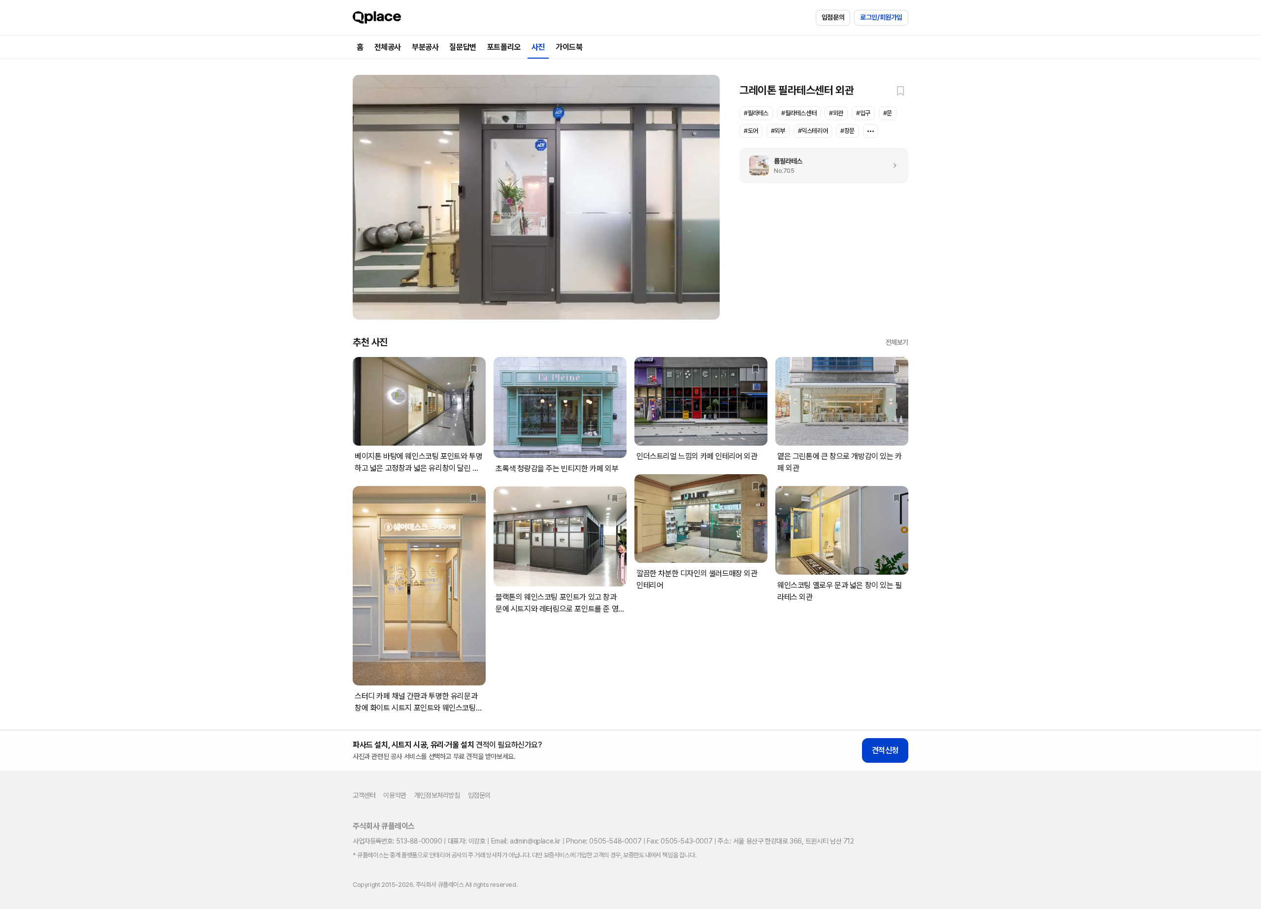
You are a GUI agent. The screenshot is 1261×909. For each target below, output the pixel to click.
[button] (900, 90)
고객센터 (364, 795)
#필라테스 (756, 113)
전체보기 (897, 342)
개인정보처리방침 (437, 795)
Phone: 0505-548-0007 (603, 841)
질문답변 (462, 47)
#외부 (778, 130)
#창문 (847, 130)
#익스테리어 (813, 130)
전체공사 (387, 47)
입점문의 (833, 17)
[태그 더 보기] (870, 131)
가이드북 (569, 47)
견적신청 (885, 750)
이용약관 (394, 795)
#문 (887, 113)
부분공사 (425, 47)
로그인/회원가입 (881, 17)
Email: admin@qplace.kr (526, 841)
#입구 (863, 113)
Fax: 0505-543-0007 (679, 841)
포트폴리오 (504, 47)
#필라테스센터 (798, 113)
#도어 (751, 130)
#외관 (836, 113)
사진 (538, 47)
